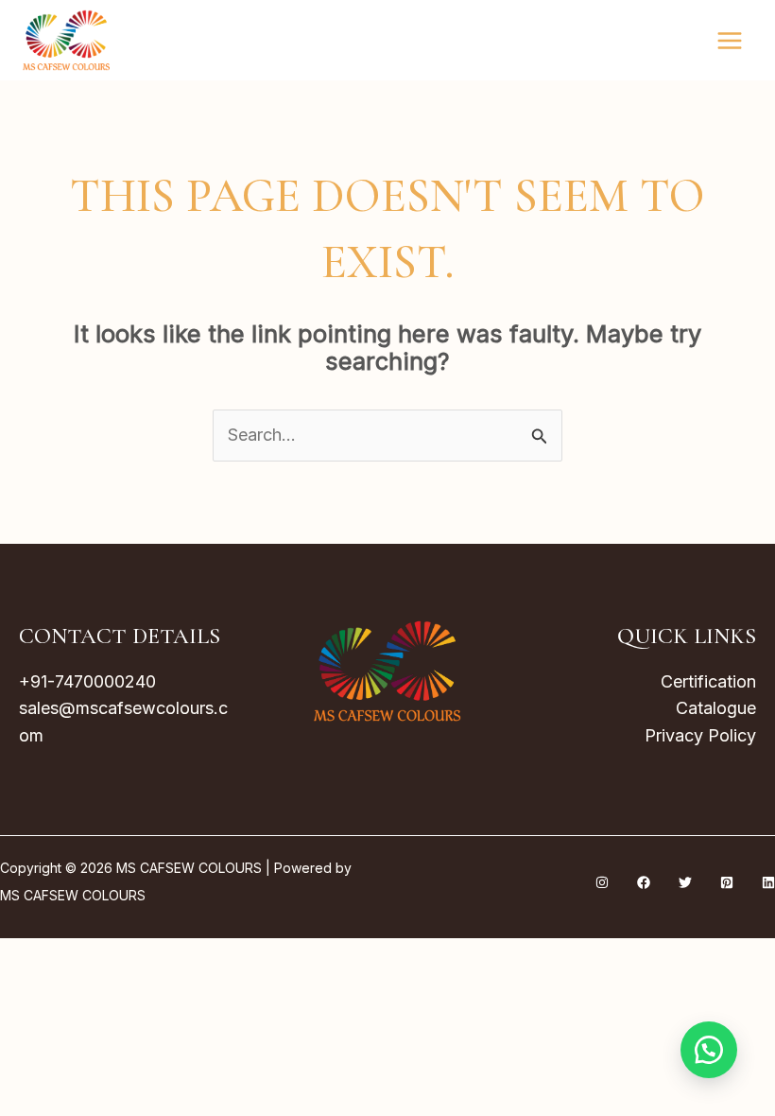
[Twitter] (685, 882)
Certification (708, 681)
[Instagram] (602, 882)
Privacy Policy (700, 735)
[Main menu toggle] (730, 40)
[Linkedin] (768, 882)
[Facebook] (643, 882)
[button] (708, 1049)
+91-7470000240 (87, 681)
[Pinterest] (726, 882)
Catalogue (716, 708)
